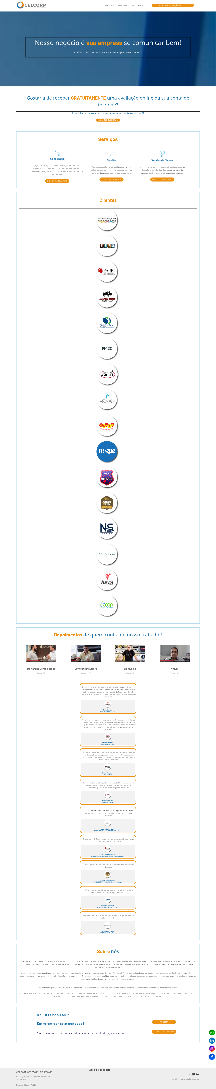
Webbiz (33, 1085)
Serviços (109, 5)
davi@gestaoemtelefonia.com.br (186, 1079)
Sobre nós (121, 5)
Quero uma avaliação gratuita (173, 5)
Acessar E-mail (137, 5)
